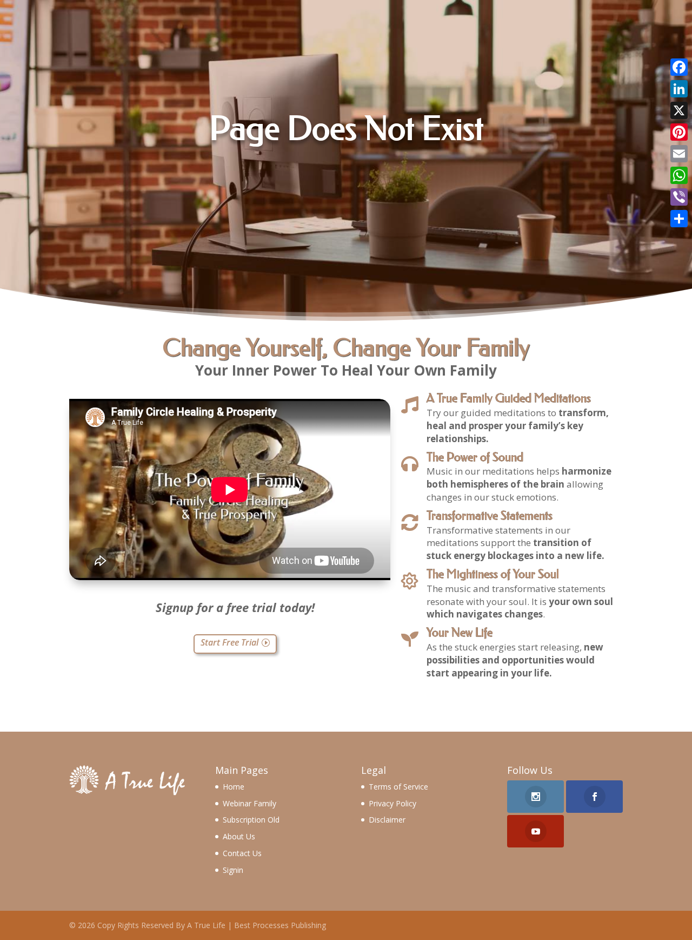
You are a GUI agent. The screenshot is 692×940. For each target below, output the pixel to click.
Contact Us (242, 853)
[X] (679, 110)
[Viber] (679, 197)
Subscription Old (251, 819)
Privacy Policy (392, 803)
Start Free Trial (229, 642)
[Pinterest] (679, 132)
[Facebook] (679, 67)
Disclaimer (387, 819)
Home (233, 786)
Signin (233, 870)
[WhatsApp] (679, 175)
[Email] (679, 154)
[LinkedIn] (679, 89)
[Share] (679, 218)
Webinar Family (249, 803)
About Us (239, 836)
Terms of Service (398, 786)
